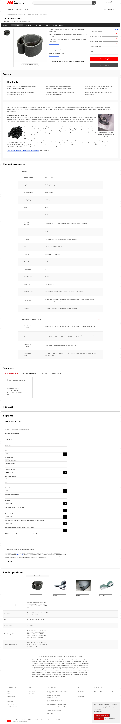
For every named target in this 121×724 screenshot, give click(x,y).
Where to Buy (81, 696)
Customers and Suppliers (13, 699)
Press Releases (32, 694)
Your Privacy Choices (47, 719)
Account (109, 9)
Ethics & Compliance (12, 706)
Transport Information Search (53, 695)
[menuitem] (5, 25)
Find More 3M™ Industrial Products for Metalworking (23, 150)
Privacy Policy (19, 554)
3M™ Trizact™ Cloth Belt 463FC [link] (82, 595)
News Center (32, 691)
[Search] (94, 3)
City (6, 482)
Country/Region (10, 469)
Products (10, 9)
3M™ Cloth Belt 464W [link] (36, 594)
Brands (27, 9)
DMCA (29, 719)
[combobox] (7, 460)
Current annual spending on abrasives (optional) (19, 527)
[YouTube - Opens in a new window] (101, 691)
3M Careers (10, 694)
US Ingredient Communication (54, 710)
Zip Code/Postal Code (12, 494)
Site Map (80, 694)
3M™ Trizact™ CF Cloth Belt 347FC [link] (105, 595)
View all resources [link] (54, 56)
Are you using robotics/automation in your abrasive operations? (24, 520)
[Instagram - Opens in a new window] (113, 691)
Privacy (18, 719)
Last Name (8, 445)
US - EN (108, 2)
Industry (7, 500)
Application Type (10, 514)
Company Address (10, 476)
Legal (14, 719)
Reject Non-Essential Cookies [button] (102, 715)
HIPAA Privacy (23, 719)
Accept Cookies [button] (99, 718)
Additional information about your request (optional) (21, 534)
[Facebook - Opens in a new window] (107, 691)
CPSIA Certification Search (53, 697)
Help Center (81, 691)
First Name (8, 439)
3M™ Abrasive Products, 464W (18, 380)
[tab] (11, 373)
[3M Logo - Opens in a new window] (16, 3)
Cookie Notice (98, 711)
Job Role (7, 451)
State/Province (9, 488)
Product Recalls (50, 713)
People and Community (12, 704)
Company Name (10, 463)
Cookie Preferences (59, 719)
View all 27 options (105, 59)
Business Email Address (12, 433)
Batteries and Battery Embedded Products (56, 704)
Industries (19, 9)
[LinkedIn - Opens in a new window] (95, 691)
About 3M (9, 691)
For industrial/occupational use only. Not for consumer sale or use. (66, 61)
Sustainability (10, 701)
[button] (109, 718)
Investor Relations (11, 696)
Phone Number (9, 457)
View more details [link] (54, 44)
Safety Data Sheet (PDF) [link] (57, 53)
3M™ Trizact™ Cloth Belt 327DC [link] (59, 595)
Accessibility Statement (37, 719)
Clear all (116, 29)
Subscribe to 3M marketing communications (20, 549)
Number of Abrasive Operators (14, 507)
